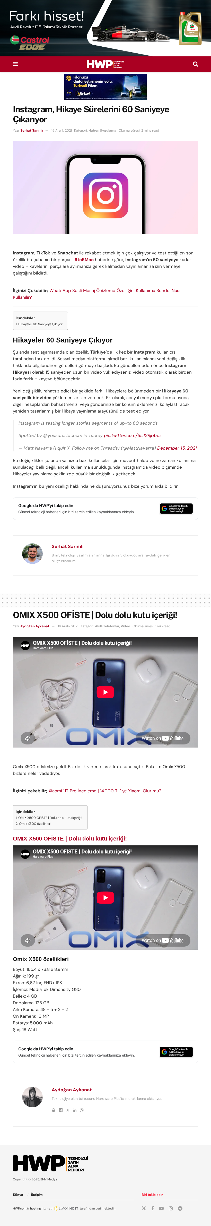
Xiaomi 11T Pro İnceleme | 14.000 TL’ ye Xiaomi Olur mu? (105, 791)
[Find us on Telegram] (180, 1209)
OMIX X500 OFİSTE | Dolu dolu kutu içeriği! (50, 818)
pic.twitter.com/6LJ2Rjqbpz (133, 435)
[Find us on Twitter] (144, 1208)
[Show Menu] (15, 64)
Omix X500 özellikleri (35, 823)
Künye (18, 1195)
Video (125, 626)
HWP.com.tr (21, 1208)
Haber (94, 130)
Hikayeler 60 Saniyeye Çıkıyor (40, 324)
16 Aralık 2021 (61, 130)
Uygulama (108, 130)
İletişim (37, 1195)
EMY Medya (48, 1179)
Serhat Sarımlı (31, 130)
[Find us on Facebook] (152, 1209)
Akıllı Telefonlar (107, 626)
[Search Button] (195, 64)
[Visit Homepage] (105, 64)
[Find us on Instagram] (171, 1209)
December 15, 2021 (177, 448)
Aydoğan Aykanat (34, 626)
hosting (35, 1208)
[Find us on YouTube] (161, 1209)
